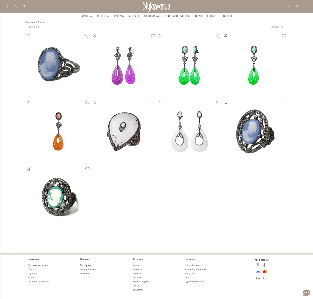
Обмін (31, 269)
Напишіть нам (192, 265)
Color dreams (152, 16)
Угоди (31, 277)
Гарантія (32, 273)
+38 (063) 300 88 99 (195, 269)
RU (264, 278)
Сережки (137, 269)
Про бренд (102, 16)
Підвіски (137, 277)
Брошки (137, 273)
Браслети (138, 289)
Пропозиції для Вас (177, 16)
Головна (86, 16)
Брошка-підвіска (141, 281)
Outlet (227, 16)
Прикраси (118, 16)
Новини (198, 16)
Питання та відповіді (38, 281)
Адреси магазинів (194, 281)
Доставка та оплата (38, 265)
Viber (187, 277)
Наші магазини (88, 269)
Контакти (213, 16)
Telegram (189, 273)
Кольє (136, 285)
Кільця (136, 265)
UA (258, 278)
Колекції (133, 16)
